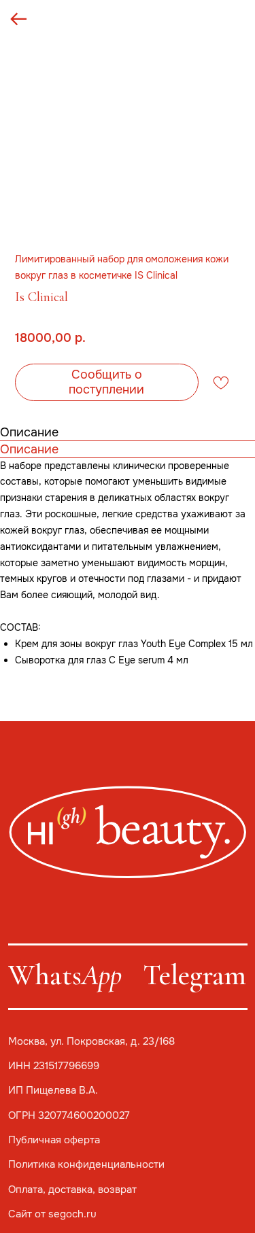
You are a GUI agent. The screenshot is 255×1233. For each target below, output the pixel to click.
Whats (65, 975)
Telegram (194, 975)
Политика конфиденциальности (86, 1164)
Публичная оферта (54, 1140)
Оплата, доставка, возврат (72, 1189)
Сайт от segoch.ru (52, 1214)
